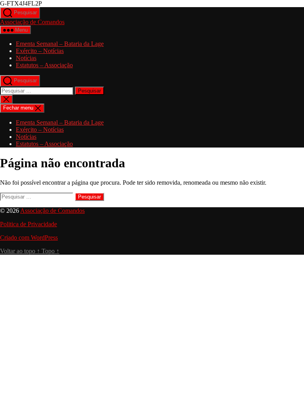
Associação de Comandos (32, 22)
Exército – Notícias (40, 50)
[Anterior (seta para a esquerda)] (14, 202)
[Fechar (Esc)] (278, 8)
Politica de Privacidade (28, 224)
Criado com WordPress (29, 237)
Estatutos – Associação (44, 65)
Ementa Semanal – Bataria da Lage (60, 43)
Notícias (26, 58)
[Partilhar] (260, 8)
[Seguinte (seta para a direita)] (290, 202)
